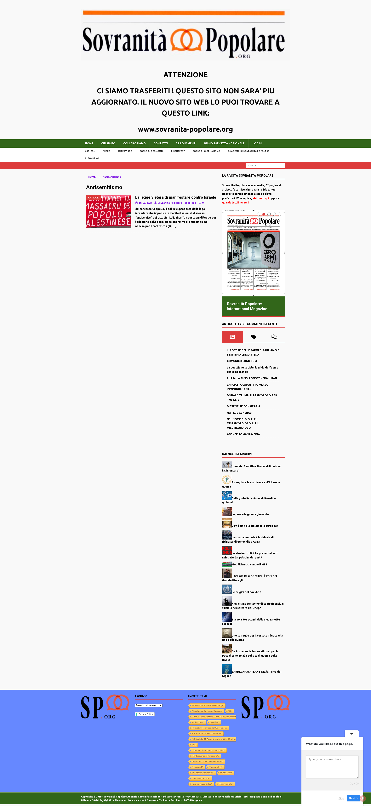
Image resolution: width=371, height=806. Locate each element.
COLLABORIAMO (134, 143)
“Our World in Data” (201, 778)
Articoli (90, 151)
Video (107, 151)
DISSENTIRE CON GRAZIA (243, 405)
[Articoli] (108, 211)
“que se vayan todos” (202, 783)
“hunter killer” (215, 767)
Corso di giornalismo (206, 151)
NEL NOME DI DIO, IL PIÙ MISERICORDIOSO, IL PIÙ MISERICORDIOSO (243, 423)
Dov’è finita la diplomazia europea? (255, 525)
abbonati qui (261, 198)
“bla (194, 744)
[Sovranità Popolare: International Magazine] (253, 253)
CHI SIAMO (108, 143)
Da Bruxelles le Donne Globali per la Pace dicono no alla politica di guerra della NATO (250, 655)
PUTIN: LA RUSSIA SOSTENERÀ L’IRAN (252, 377)
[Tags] (253, 336)
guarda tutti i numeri (235, 202)
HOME (89, 143)
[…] (173, 226)
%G (230, 711)
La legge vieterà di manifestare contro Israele (175, 197)
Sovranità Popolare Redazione (176, 202)
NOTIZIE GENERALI (239, 412)
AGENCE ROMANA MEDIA (243, 433)
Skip (341, 798)
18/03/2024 (145, 202)
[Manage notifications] (363, 798)
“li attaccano (226, 772)
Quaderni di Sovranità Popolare (248, 151)
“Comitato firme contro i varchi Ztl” (208, 750)
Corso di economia (151, 151)
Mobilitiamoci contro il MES (249, 563)
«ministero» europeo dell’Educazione (209, 727)
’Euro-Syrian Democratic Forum (206, 733)
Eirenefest (178, 151)
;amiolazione (198, 722)
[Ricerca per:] (265, 165)
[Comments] (274, 336)
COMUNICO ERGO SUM (242, 360)
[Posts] (232, 336)
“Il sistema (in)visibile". (203, 772)
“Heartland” (197, 767)
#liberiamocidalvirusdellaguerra (207, 711)
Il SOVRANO (92, 158)
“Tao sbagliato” (226, 783)
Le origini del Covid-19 (246, 591)
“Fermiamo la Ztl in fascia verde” (207, 761)
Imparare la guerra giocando (250, 513)
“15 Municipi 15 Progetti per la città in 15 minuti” (214, 739)
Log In (257, 143)
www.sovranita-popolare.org (185, 129)
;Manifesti (214, 722)
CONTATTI (161, 143)
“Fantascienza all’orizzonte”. (205, 755)
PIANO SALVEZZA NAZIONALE (224, 143)
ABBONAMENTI (186, 143)
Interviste (125, 151)
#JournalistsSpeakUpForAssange (207, 705)
